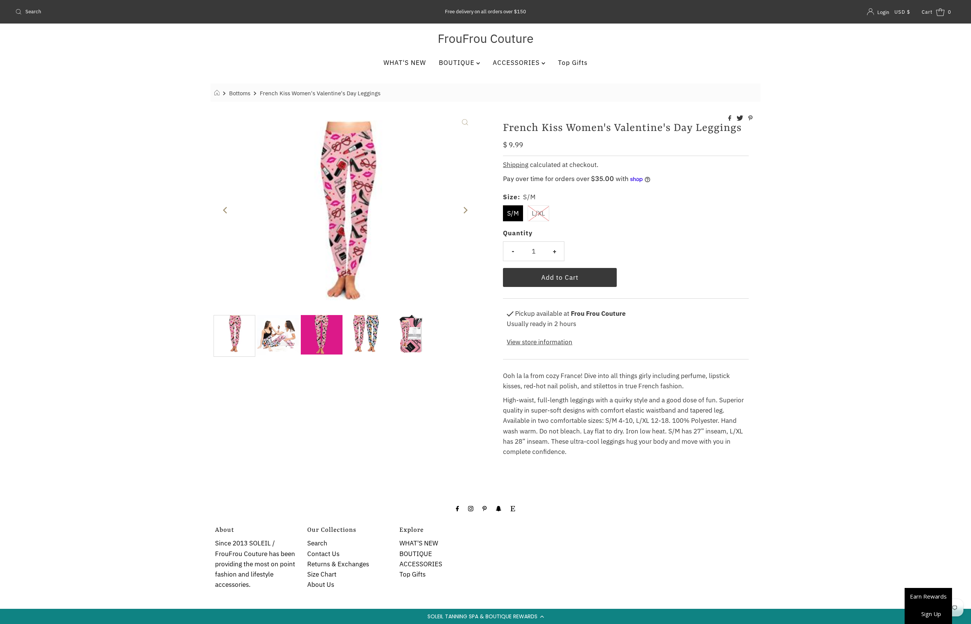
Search (317, 543)
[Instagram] (470, 508)
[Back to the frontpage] (218, 93)
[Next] (465, 210)
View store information (539, 342)
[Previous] (225, 210)
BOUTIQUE (457, 62)
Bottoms (239, 93)
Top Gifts (573, 62)
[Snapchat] (498, 508)
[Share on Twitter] (741, 118)
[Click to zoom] (465, 121)
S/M (513, 213)
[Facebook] (457, 508)
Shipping (515, 165)
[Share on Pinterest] (750, 118)
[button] (485, 616)
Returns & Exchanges (338, 564)
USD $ (902, 12)
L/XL (538, 213)
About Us (320, 584)
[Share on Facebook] (730, 118)
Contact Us (323, 554)
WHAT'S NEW (404, 62)
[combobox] (168, 11)
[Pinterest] (484, 508)
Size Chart (321, 574)
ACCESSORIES (517, 62)
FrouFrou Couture (486, 38)
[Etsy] (513, 508)
